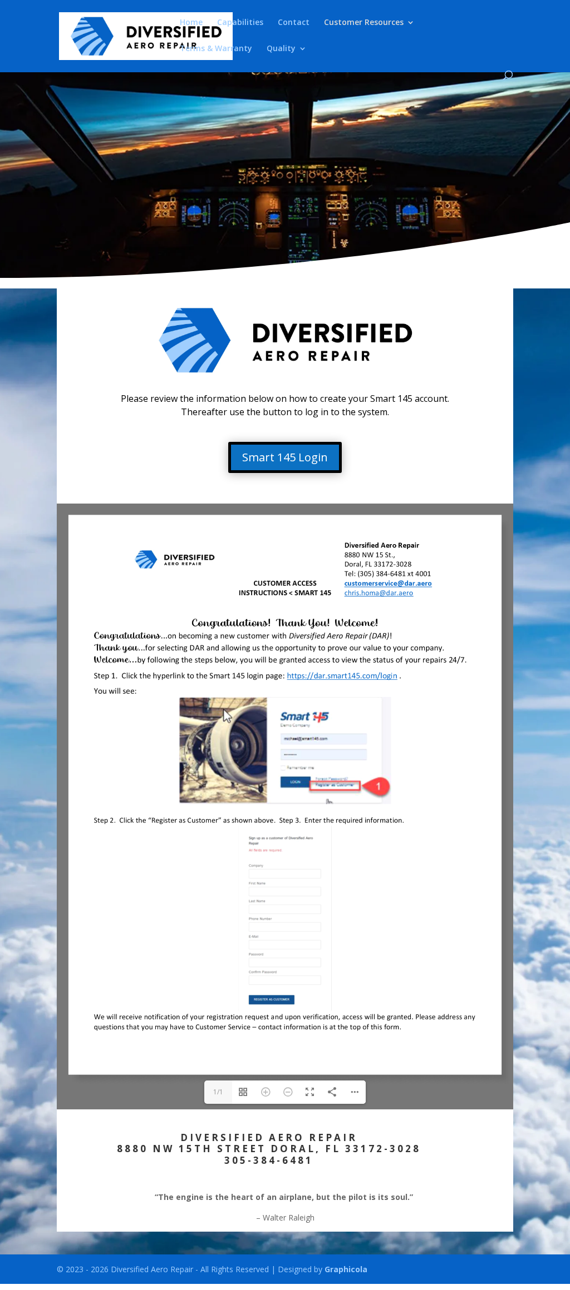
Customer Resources (364, 22)
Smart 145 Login (285, 457)
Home (191, 22)
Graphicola (346, 1269)
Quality (281, 48)
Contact (293, 22)
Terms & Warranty (216, 48)
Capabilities (240, 22)
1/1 (218, 1092)
